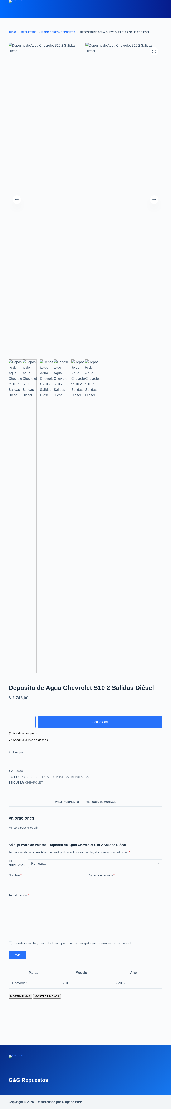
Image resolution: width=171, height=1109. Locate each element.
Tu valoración (19, 895)
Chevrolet (34, 782)
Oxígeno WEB (72, 1102)
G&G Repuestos (28, 1080)
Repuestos (80, 777)
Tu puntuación (18, 863)
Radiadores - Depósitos (49, 777)
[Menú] (160, 9)
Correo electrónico (101, 875)
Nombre (15, 875)
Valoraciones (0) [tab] (67, 802)
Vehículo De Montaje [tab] (101, 802)
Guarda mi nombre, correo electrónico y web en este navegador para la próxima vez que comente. (74, 943)
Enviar (17, 955)
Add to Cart (100, 722)
